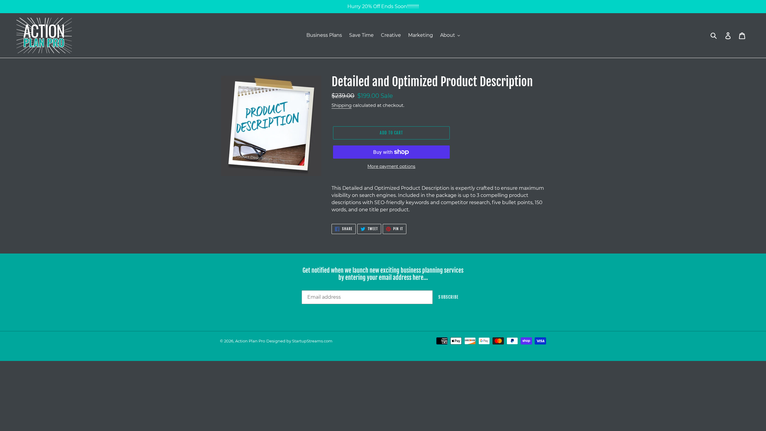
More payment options (391, 166)
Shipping (342, 105)
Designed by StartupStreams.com (299, 341)
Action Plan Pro (250, 341)
